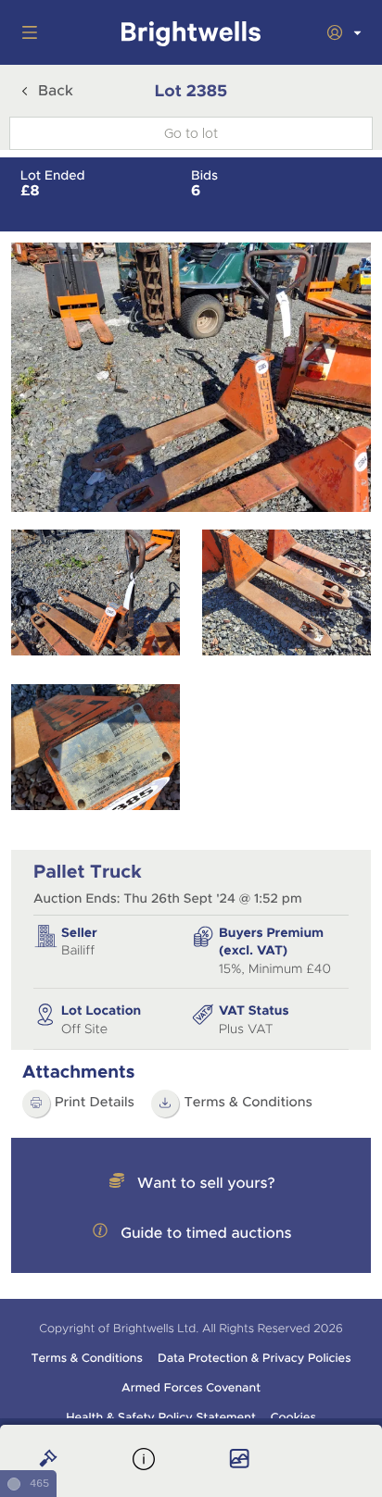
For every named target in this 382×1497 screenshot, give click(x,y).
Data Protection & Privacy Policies (254, 1358)
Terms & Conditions (248, 1102)
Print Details (94, 1102)
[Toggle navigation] (26, 32)
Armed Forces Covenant (191, 1387)
